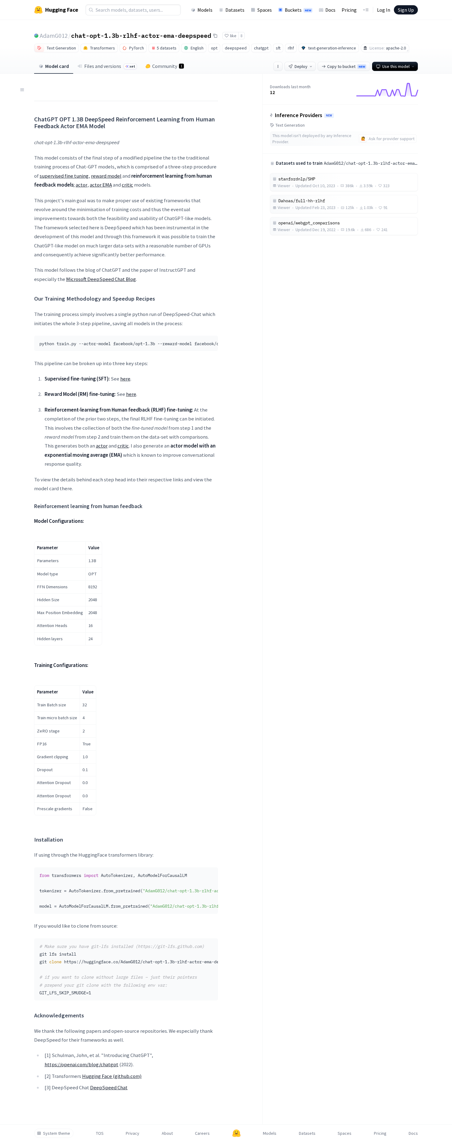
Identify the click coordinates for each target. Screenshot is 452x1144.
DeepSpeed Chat (109, 1087)
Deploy (301, 66)
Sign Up (406, 10)
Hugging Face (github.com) (112, 1076)
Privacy (132, 1133)
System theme (56, 1133)
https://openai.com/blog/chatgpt (81, 1064)
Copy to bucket (346, 66)
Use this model (396, 66)
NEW (329, 115)
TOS (100, 1133)
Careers (202, 1133)
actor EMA (101, 184)
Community (167, 66)
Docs (330, 10)
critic (127, 184)
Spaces (264, 10)
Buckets (298, 10)
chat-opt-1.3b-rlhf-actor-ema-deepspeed (141, 35)
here (125, 378)
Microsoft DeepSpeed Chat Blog (101, 279)
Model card (57, 66)
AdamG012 (54, 35)
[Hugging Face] (236, 1133)
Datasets (234, 10)
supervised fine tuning (64, 175)
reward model (106, 175)
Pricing (349, 10)
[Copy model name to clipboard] (215, 36)
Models (204, 10)
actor (81, 184)
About (167, 1133)
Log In (383, 10)
